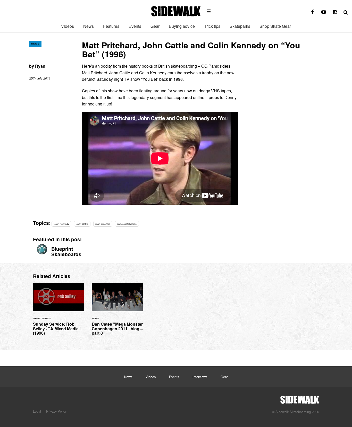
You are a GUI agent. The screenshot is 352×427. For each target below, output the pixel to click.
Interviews (199, 376)
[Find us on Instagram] (335, 12)
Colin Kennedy (61, 224)
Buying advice (182, 26)
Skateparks (240, 26)
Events (135, 26)
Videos (67, 26)
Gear (155, 26)
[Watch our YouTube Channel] (323, 12)
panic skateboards (127, 224)
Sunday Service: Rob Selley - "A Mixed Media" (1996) (58, 312)
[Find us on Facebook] (312, 12)
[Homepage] (299, 398)
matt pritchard (102, 224)
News (88, 26)
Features (111, 26)
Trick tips (212, 26)
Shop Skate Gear (275, 26)
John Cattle (82, 224)
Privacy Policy (56, 411)
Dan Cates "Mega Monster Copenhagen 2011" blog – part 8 (117, 312)
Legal (37, 411)
